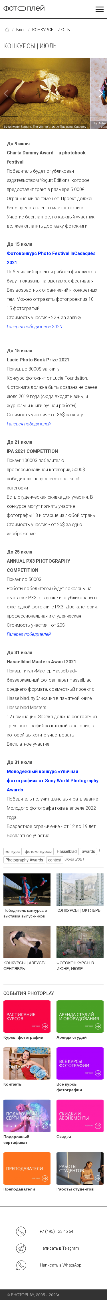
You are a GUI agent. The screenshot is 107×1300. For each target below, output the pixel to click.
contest (54, 860)
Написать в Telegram (59, 1248)
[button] (100, 93)
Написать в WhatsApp (60, 1265)
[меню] (100, 9)
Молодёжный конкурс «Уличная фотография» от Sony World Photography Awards (52, 781)
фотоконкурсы (38, 851)
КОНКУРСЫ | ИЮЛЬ (29, 46)
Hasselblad (67, 851)
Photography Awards (24, 860)
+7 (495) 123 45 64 (56, 1231)
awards (88, 851)
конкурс (12, 851)
